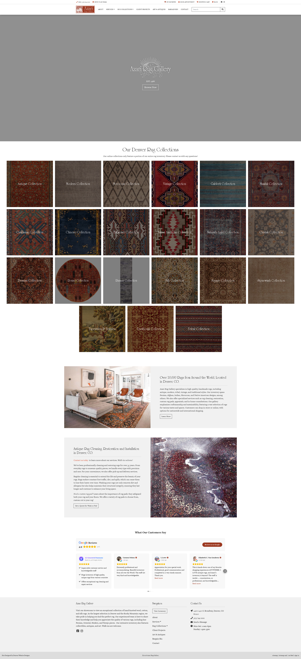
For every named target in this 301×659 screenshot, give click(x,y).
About (100, 9)
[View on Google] (119, 558)
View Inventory (160, 611)
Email (101, 2)
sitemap (275, 655)
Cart (204, 2)
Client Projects (143, 9)
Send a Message (200, 622)
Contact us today (81, 460)
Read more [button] (159, 578)
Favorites (171, 2)
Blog (216, 2)
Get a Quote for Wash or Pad (86, 505)
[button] (76, 571)
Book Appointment (187, 2)
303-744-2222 (199, 618)
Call (84, 2)
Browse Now (150, 87)
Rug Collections (125, 9)
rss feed (290, 655)
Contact (184, 9)
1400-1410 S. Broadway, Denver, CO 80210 (209, 612)
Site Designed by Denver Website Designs (16, 655)
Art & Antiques (159, 9)
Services (109, 9)
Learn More (165, 416)
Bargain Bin (173, 9)
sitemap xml (283, 655)
